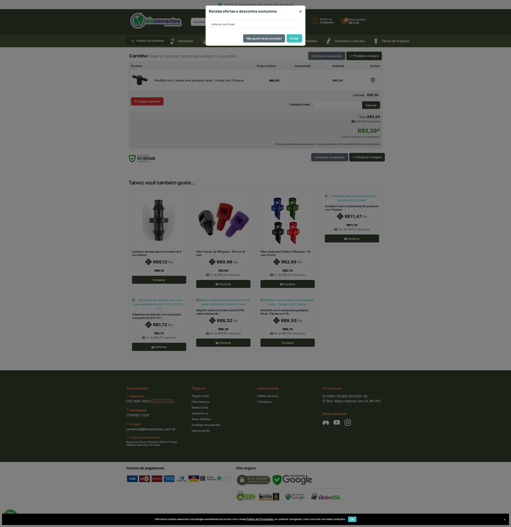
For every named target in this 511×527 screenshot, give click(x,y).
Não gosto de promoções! (264, 38)
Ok (352, 519)
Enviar (294, 38)
